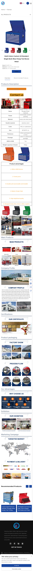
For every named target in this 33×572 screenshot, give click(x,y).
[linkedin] (18, 543)
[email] (31, 287)
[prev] (2, 50)
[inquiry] (31, 291)
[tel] (31, 280)
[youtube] (22, 543)
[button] (27, 486)
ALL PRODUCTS (6, 14)
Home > (3, 9)
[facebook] (14, 543)
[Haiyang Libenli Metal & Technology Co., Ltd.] (3, 3)
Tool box (9, 9)
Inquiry (16, 71)
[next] (29, 50)
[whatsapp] (31, 283)
